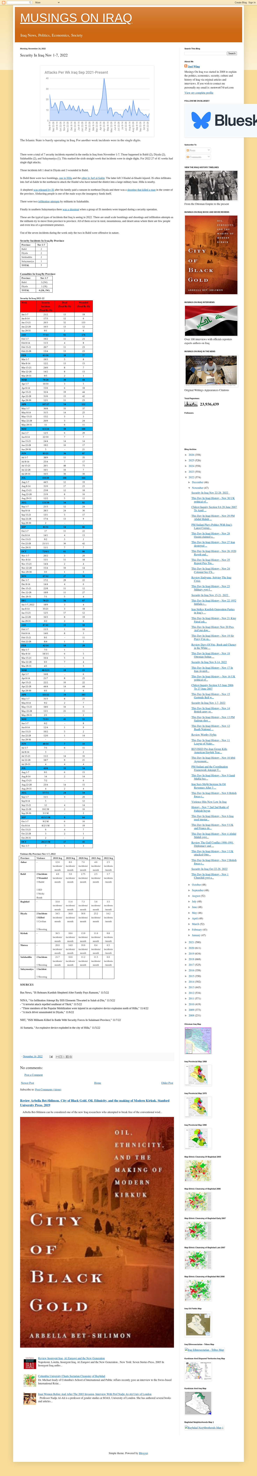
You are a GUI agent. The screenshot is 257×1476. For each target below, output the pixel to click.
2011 (192, 998)
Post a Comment (33, 1075)
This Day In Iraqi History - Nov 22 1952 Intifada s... (213, 602)
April (195, 918)
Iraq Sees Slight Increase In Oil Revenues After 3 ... (208, 785)
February (197, 929)
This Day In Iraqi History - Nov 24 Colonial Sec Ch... (210, 570)
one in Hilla (65, 178)
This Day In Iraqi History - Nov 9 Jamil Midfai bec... (213, 776)
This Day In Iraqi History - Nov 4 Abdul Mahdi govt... (213, 835)
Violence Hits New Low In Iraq (209, 801)
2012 (192, 993)
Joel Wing (194, 66)
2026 (192, 454)
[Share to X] (64, 1057)
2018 (192, 959)
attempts (54, 201)
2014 (192, 981)
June (195, 907)
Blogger (143, 1453)
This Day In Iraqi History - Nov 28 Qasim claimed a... (210, 534)
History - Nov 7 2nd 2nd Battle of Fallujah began (210, 808)
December (198, 482)
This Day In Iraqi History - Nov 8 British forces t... (214, 794)
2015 (192, 976)
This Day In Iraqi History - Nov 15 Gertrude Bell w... (210, 695)
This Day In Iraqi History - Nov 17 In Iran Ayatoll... (212, 669)
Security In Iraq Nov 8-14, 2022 (209, 662)
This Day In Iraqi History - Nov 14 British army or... (210, 709)
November (198, 487)
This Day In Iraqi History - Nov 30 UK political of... (213, 499)
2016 (192, 970)
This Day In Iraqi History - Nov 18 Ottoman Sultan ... (210, 654)
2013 (192, 987)
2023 (192, 471)
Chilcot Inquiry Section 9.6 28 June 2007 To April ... (214, 508)
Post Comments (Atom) (48, 1089)
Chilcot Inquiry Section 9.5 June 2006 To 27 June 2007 (212, 686)
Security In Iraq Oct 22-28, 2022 (209, 869)
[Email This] (57, 1057)
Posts (192, 150)
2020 (192, 948)
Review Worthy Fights (203, 734)
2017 (192, 964)
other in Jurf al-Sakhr (93, 178)
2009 (192, 1010)
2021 (192, 942)
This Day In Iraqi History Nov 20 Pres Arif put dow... (212, 628)
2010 (192, 1004)
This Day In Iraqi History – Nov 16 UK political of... (213, 677)
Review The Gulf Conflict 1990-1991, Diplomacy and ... (212, 844)
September (198, 890)
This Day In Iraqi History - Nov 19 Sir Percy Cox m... (212, 637)
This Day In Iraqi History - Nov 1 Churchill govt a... (210, 875)
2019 (192, 953)
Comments (195, 157)
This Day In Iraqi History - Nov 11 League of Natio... (210, 741)
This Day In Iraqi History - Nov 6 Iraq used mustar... (212, 817)
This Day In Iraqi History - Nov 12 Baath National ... (210, 727)
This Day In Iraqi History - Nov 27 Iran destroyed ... (213, 543)
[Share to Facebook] (67, 1057)
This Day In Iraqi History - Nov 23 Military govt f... (210, 587)
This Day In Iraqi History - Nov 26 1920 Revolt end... (213, 552)
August (196, 896)
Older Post (167, 1083)
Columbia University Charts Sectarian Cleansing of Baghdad (71, 1376)
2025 (192, 460)
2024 (192, 466)
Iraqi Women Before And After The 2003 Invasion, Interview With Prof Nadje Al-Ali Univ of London (94, 1394)
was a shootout (71, 209)
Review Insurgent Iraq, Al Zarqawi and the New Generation (71, 1358)
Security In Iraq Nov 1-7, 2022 (208, 703)
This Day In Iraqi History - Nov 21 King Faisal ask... (213, 619)
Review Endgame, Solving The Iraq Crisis (211, 579)
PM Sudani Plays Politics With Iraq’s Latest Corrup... (211, 526)
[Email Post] (50, 1056)
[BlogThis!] (60, 1057)
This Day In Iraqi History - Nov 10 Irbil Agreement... (213, 759)
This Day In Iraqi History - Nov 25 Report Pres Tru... (210, 561)
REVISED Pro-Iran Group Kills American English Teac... (209, 750)
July (194, 901)
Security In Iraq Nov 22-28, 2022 (210, 492)
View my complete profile (198, 92)
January (196, 935)
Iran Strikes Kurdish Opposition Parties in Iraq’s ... (213, 610)
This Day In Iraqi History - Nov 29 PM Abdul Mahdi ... (213, 517)
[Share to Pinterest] (70, 1057)
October (197, 884)
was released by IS (43, 189)
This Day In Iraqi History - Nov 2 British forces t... (214, 861)
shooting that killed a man (141, 189)
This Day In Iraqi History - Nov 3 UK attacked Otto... (212, 852)
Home (97, 1083)
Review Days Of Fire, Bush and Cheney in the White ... (213, 646)
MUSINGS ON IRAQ (76, 18)
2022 (192, 477)
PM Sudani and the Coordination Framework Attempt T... (209, 768)
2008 (192, 1015)
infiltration (44, 201)
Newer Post (27, 1083)
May (195, 912)
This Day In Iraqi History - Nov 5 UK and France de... (212, 826)
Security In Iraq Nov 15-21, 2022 (210, 595)
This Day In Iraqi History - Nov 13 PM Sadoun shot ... (213, 718)
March (196, 924)
